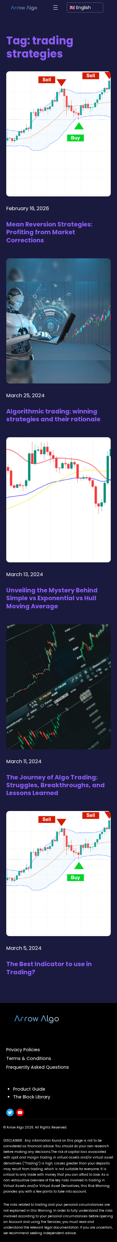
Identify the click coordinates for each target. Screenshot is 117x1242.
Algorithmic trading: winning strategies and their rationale (53, 415)
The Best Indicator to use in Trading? (49, 968)
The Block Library (31, 1097)
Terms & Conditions (28, 1058)
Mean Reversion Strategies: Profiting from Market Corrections (49, 232)
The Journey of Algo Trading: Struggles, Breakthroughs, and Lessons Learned (55, 785)
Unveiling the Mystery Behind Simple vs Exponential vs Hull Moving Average (52, 598)
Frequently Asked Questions (37, 1067)
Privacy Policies (23, 1050)
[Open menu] (55, 7)
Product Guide (29, 1089)
